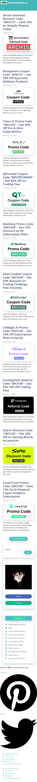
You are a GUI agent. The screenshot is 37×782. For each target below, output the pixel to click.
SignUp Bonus (14, 655)
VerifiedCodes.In (17, 2)
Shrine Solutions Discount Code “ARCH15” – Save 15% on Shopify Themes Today (17, 22)
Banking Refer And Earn (17, 624)
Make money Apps (15, 645)
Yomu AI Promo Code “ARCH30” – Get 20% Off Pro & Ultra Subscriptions (17, 126)
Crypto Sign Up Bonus (17, 635)
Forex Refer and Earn (16, 638)
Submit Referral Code (13, 764)
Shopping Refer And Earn (18, 651)
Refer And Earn (14, 648)
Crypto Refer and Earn (17, 631)
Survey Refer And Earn (17, 658)
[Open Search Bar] (34, 2)
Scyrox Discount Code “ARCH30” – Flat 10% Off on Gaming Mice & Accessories (18, 435)
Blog (10, 628)
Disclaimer (9, 761)
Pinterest (18, 603)
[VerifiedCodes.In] (4, 2)
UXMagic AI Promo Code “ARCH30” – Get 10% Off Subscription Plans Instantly (17, 333)
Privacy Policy (10, 759)
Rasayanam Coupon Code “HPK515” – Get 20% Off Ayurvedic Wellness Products (17, 76)
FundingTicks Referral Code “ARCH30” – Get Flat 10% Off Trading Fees (17, 385)
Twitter (18, 596)
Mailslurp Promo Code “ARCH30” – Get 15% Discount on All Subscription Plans (18, 229)
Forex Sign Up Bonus (16, 641)
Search (7, 549)
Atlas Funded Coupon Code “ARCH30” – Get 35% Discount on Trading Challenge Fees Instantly (17, 281)
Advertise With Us (11, 754)
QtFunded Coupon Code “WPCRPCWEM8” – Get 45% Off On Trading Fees (18, 179)
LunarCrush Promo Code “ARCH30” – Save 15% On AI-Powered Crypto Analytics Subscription (18, 489)
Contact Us (9, 756)
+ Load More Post (19, 539)
